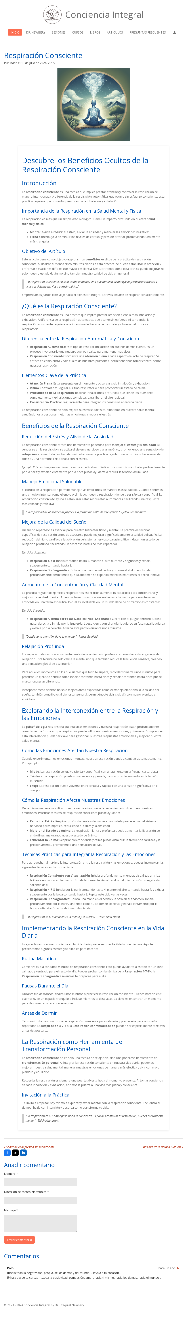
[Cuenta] (174, 32)
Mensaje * (11, 1210)
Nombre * (11, 1174)
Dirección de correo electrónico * (26, 1192)
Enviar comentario (19, 1240)
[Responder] (178, 1268)
